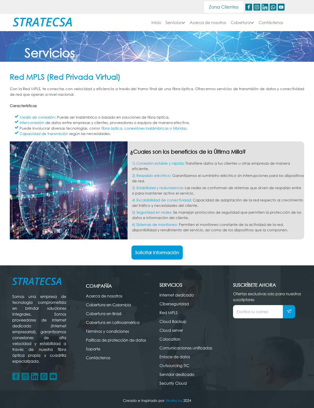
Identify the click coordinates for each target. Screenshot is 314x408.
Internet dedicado (176, 295)
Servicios (173, 22)
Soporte (93, 348)
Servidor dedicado (176, 374)
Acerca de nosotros (208, 22)
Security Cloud (173, 383)
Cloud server (171, 330)
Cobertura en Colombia (108, 304)
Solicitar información (157, 252)
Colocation (169, 339)
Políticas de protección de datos (116, 340)
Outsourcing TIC (174, 365)
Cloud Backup (172, 321)
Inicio (156, 22)
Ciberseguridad (174, 303)
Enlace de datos (174, 356)
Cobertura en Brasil (103, 313)
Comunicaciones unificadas (185, 348)
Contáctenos (271, 22)
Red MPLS (168, 312)
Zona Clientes (223, 7)
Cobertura (240, 22)
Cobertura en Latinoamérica (113, 322)
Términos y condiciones (107, 331)
